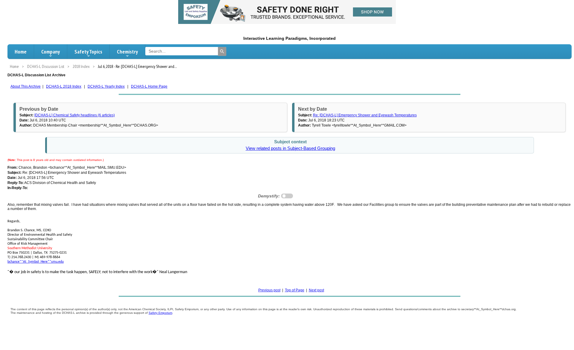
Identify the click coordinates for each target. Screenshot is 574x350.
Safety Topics (88, 51)
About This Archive (25, 86)
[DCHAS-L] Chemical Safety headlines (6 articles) (74, 115)
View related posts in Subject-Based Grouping (290, 148)
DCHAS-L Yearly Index (106, 86)
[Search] (222, 51)
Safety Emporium (160, 312)
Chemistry (127, 51)
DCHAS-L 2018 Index (63, 86)
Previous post (269, 290)
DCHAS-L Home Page (149, 86)
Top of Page (294, 290)
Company (50, 51)
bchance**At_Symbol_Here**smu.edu (35, 262)
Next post (316, 290)
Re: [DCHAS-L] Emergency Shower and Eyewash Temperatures (365, 115)
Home (21, 51)
